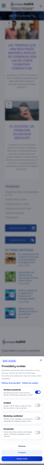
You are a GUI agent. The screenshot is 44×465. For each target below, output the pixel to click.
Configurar (22, 452)
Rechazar (22, 446)
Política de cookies (30, 383)
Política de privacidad (11, 383)
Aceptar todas (22, 459)
